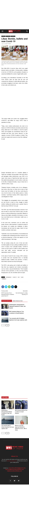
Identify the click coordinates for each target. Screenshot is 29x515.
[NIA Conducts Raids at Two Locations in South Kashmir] (4, 313)
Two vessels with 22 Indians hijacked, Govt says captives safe (7, 427)
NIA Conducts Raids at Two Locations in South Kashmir (21, 412)
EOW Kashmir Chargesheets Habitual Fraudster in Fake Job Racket (17, 306)
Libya (22, 277)
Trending (13, 36)
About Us (14, 456)
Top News (8, 36)
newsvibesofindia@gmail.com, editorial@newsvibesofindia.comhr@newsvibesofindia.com (15, 469)
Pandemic (4, 278)
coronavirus (8, 277)
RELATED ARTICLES (6, 301)
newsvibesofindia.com (12, 461)
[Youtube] (18, 480)
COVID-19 (14, 277)
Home (2, 34)
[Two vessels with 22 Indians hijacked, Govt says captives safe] (4, 320)
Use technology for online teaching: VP (22, 293)
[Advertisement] (14, 14)
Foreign (6, 34)
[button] (27, 31)
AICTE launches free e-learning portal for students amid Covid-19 (7, 294)
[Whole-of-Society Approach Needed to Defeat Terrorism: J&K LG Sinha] (21, 420)
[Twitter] (14, 480)
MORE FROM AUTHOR (18, 301)
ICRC (19, 277)
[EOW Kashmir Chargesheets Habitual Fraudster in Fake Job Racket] (4, 306)
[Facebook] (10, 480)
